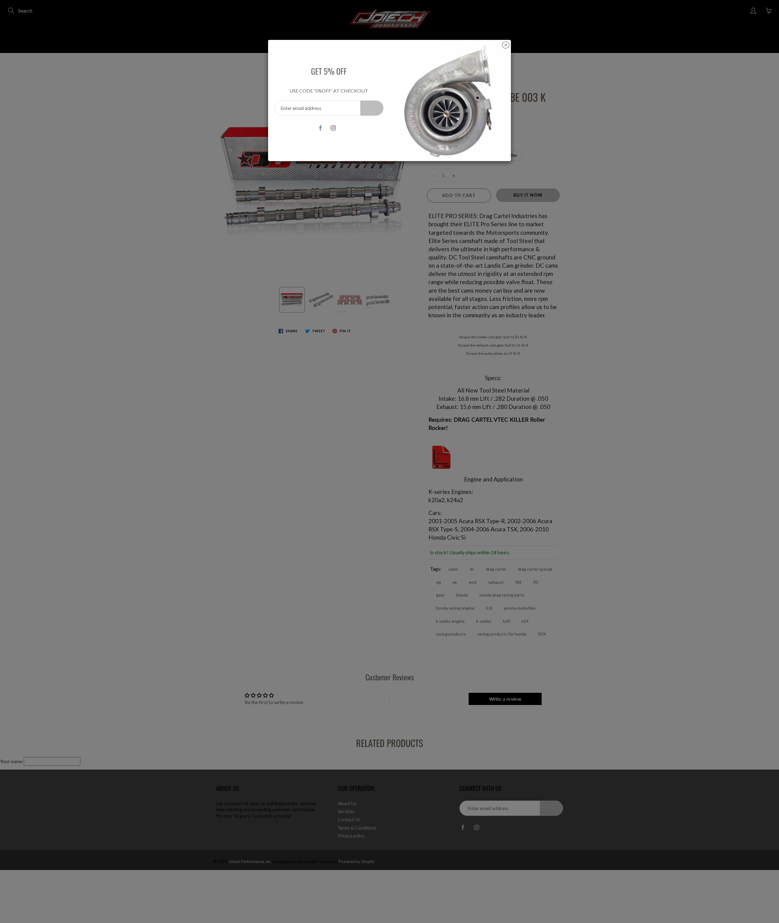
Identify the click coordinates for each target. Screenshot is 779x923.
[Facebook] (320, 127)
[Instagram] (333, 127)
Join (371, 108)
